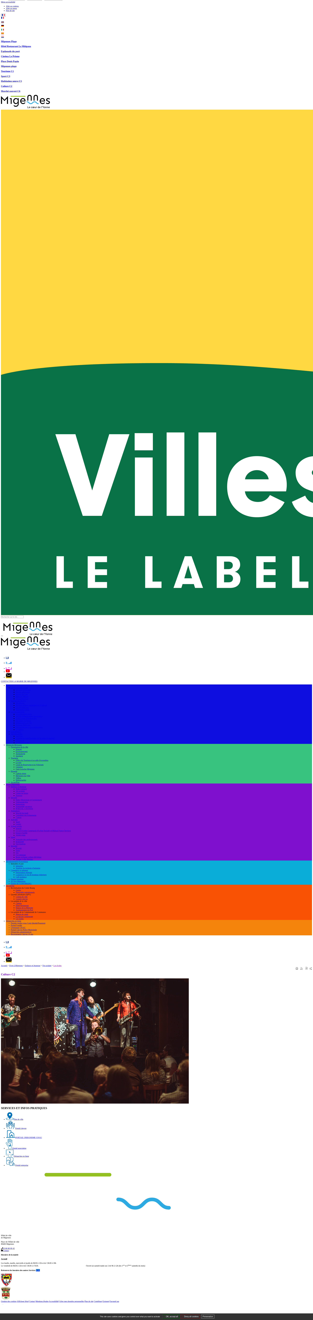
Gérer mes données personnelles (71, 1301)
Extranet (106, 1301)
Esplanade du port (10, 51)
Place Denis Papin (10, 61)
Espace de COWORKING (21, 884)
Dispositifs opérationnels (25, 892)
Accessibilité (54, 1301)
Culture (18, 818)
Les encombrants (22, 707)
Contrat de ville (22, 897)
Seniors (18, 829)
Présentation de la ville (19, 747)
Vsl (17, 853)
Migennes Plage (9, 41)
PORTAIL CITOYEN (24, 809)
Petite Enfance (21, 789)
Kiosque (14, 771)
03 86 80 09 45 (9, 1248)
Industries (19, 866)
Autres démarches (22, 743)
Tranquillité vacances (24, 806)
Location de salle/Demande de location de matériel (35, 738)
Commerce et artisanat (19, 870)
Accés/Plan (15, 782)
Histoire (19, 749)
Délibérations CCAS (24, 723)
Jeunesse (19, 795)
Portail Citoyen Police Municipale (24, 930)
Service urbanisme (23, 692)
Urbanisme (20, 740)
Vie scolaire (20, 791)
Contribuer (98, 1301)
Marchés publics (22, 696)
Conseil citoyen (22, 899)
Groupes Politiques (23, 725)
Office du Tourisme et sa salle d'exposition (32, 760)
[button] (306, 968)
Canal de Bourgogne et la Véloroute (30, 765)
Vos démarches (16, 734)
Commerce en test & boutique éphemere (31, 875)
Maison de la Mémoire (24, 908)
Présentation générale (24, 873)
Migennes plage (9, 66)
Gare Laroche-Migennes (25, 769)
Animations (15, 811)
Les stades (20, 919)
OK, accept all (171, 1316)
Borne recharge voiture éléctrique (28, 857)
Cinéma (19, 903)
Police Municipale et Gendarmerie (29, 800)
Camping (19, 767)
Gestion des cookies (8, 1301)
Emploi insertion (17, 879)
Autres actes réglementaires (26, 718)
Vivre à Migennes (16, 966)
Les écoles (57, 966)
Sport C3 (5, 76)
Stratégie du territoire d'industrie (28, 868)
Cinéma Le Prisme (10, 56)
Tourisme (14, 758)
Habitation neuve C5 (11, 81)
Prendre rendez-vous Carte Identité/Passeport (28, 923)
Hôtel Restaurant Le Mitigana (16, 46)
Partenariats (20, 804)
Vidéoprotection (22, 802)
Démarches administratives (21, 932)
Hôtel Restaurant (22, 906)
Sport (18, 822)
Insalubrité (20, 842)
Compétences (16, 732)
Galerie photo (21, 773)
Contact (6, 1251)
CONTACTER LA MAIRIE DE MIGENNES (19, 681)
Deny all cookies (191, 1316)
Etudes (18, 890)
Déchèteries (20, 703)
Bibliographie (21, 780)
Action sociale (16, 826)
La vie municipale (18, 712)
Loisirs (18, 824)
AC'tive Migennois (18, 881)
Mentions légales (42, 1301)
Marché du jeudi (22, 813)
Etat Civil (19, 736)
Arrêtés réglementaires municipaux (29, 716)
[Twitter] (9, 663)
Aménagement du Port (24, 910)
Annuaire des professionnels (26, 840)
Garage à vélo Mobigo (24, 859)
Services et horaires (23, 690)
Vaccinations (20, 844)
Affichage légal (23, 1301)
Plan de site (88, 1301)
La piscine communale (24, 917)
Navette (19, 848)
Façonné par (114, 1301)
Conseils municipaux (24, 714)
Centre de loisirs (22, 793)
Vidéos (18, 778)
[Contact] (9, 677)
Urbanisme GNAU (18, 928)
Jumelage (19, 756)
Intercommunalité (22, 710)
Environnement (22, 751)
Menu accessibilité (8, 2)
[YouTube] (8, 672)
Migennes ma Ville (23, 776)
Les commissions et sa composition (29, 727)
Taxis (18, 851)
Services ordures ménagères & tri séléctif (31, 705)
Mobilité (14, 846)
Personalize (208, 1316)
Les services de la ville (19, 688)
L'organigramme (22, 699)
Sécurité (14, 798)
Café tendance (21, 877)
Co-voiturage (21, 855)
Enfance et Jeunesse (18, 787)
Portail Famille (16, 925)
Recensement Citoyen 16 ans (22, 934)
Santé (13, 837)
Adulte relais (20, 835)
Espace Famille (21, 833)
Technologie (20, 754)
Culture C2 (6, 86)
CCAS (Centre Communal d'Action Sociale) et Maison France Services (43, 831)
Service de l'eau (22, 694)
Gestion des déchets (18, 701)
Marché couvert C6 (10, 91)
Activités (14, 820)
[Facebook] (7, 658)
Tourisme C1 (7, 71)
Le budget (19, 729)
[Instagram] (9, 668)
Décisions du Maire (23, 721)
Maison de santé (22, 914)
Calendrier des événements (26, 815)
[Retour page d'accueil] (25, 108)
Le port (18, 762)
